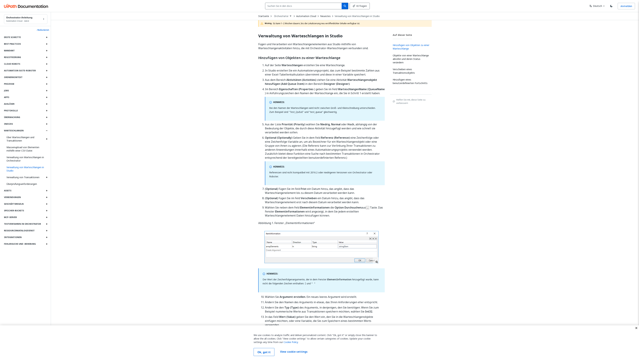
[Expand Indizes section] (46, 124)
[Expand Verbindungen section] (46, 197)
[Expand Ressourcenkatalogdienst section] (46, 230)
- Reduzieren (42, 30)
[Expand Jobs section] (46, 90)
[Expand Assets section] (46, 190)
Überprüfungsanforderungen (21, 184)
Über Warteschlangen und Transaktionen (20, 139)
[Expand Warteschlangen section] (46, 130)
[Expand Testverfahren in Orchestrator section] (46, 224)
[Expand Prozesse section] (46, 84)
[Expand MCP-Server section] (46, 217)
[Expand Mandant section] (46, 50)
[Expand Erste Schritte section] (46, 37)
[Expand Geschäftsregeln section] (46, 204)
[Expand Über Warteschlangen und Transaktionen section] (46, 139)
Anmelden (626, 6)
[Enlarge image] (321, 247)
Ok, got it (264, 352)
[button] (25, 169)
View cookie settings (294, 352)
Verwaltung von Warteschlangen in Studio (357, 16)
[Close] (636, 328)
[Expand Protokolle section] (46, 110)
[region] (319, 342)
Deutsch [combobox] (595, 6)
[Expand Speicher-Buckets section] (46, 210)
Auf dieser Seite (402, 35)
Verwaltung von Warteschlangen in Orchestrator (25, 159)
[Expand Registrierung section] (46, 57)
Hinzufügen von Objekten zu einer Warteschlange (299, 58)
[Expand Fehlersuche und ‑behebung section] (46, 244)
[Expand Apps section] (46, 97)
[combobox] (304, 6)
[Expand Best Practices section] (46, 44)
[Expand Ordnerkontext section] (46, 77)
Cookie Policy (291, 342)
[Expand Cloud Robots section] (46, 64)
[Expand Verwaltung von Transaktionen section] (46, 177)
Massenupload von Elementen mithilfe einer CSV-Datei (22, 149)
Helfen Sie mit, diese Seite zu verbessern (411, 101)
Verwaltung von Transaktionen (22, 177)
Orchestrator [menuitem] (281, 16)
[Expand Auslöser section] (46, 104)
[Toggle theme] (611, 6)
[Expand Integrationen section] (46, 237)
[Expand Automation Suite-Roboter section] (46, 70)
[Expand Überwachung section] (46, 117)
